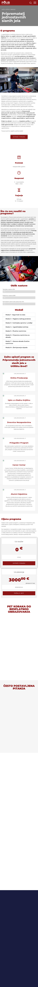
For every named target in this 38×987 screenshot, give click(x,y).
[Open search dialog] (30, 3)
